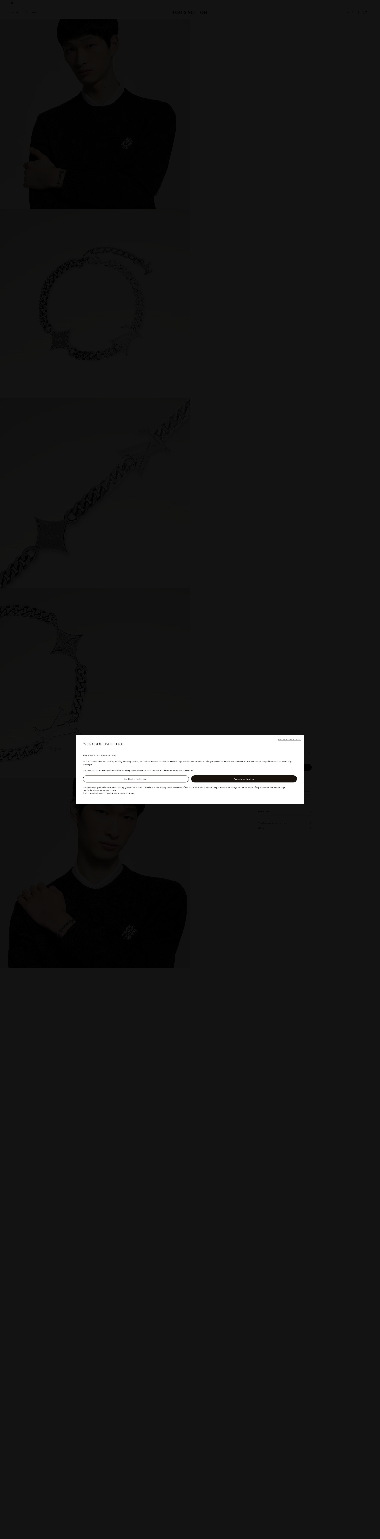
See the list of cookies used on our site (99, 790)
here (132, 793)
